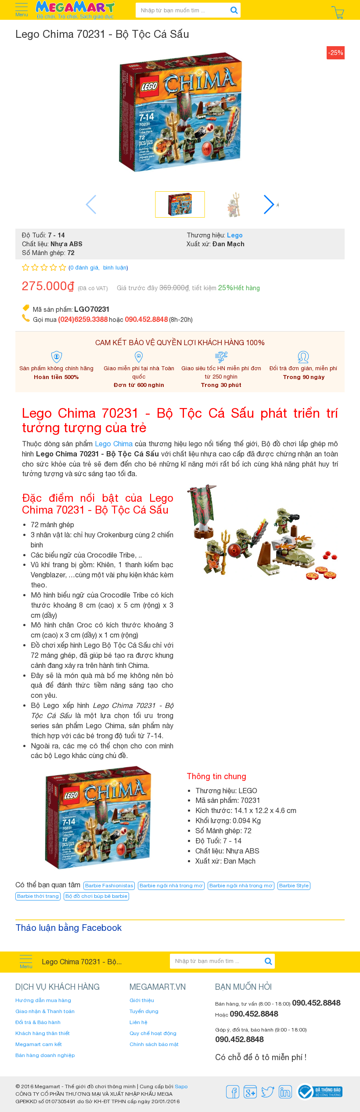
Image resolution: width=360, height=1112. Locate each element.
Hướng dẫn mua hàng (43, 1000)
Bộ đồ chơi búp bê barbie (96, 896)
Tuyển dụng (144, 1011)
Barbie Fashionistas (109, 885)
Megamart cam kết (38, 1044)
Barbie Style (294, 885)
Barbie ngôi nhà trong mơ (171, 885)
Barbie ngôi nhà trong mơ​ (241, 885)
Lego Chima (114, 444)
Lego (235, 235)
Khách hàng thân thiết (42, 1033)
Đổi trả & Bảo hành (38, 1022)
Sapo (181, 1086)
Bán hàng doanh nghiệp (45, 1055)
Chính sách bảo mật (154, 1044)
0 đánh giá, (85, 267)
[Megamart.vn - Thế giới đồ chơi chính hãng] (81, 10)
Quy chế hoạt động (153, 1033)
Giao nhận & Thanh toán (45, 1011)
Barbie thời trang (38, 896)
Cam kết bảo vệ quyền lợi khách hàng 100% (180, 342)
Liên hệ (139, 1022)
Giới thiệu (142, 1000)
